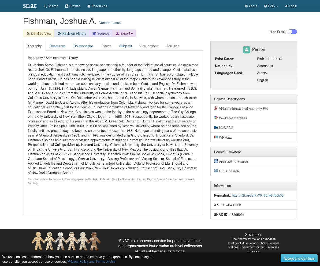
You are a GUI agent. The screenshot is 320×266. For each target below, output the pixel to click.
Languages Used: (229, 72)
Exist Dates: (224, 58)
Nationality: (224, 65)
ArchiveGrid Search (233, 161)
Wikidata (225, 137)
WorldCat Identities (233, 118)
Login (292, 6)
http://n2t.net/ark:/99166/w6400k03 (258, 195)
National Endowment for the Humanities (253, 247)
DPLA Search (229, 171)
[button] (271, 6)
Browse (74, 6)
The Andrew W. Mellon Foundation (254, 239)
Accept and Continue (299, 258)
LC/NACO (226, 127)
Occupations (149, 45)
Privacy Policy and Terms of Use (91, 261)
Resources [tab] (58, 45)
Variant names (110, 22)
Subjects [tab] (125, 45)
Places (106, 45)
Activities (172, 45)
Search (52, 6)
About (252, 6)
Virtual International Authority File (243, 108)
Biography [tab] (34, 45)
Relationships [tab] (83, 45)
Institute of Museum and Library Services (253, 243)
